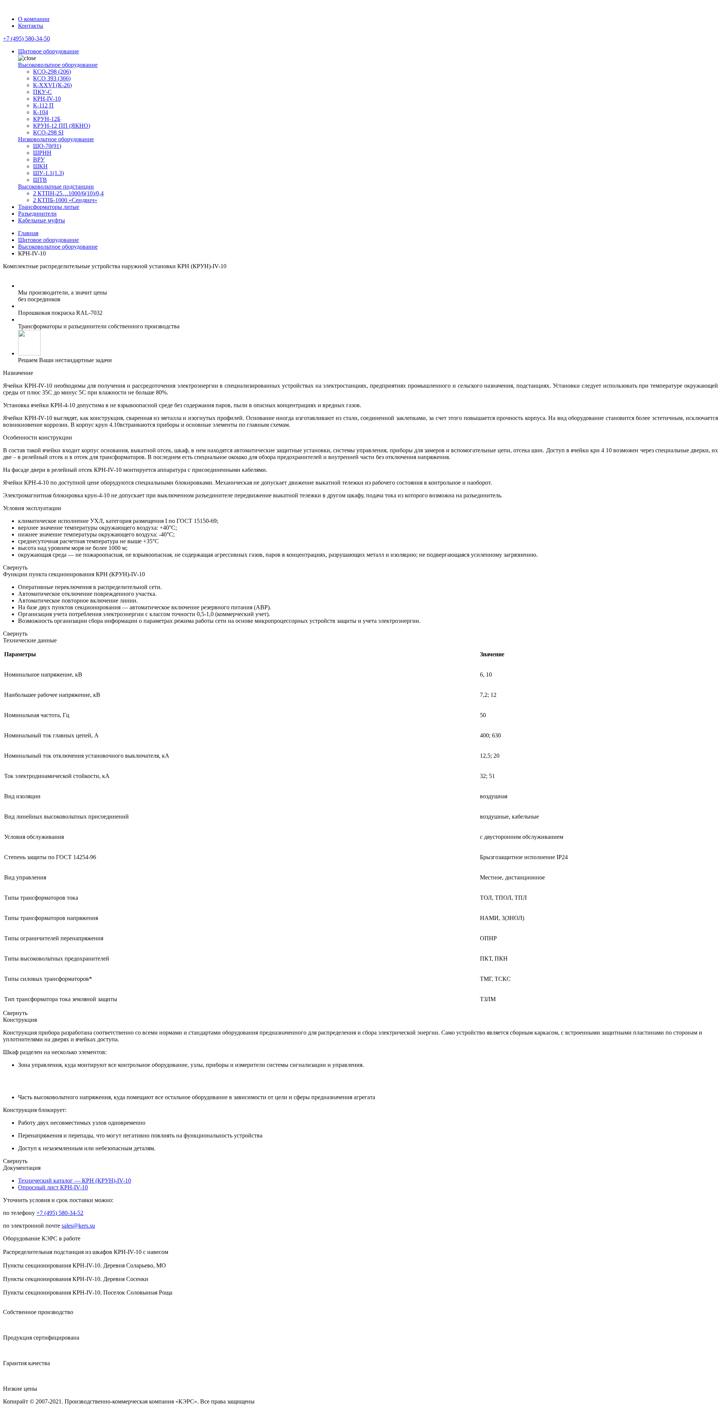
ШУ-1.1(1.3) (48, 173)
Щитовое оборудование (48, 51)
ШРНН (42, 153)
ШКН (40, 166)
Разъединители (37, 213)
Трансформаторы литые (48, 207)
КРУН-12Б (46, 119)
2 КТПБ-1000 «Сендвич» (65, 200)
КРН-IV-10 (47, 98)
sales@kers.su (78, 1225)
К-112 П (43, 105)
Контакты (30, 26)
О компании (34, 19)
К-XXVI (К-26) (52, 85)
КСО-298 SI (48, 132)
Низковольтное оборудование (56, 139)
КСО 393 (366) (52, 78)
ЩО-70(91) (47, 146)
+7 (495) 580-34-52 (59, 1213)
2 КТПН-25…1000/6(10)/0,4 (68, 193)
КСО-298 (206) (52, 71)
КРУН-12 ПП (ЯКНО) (61, 125)
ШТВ (40, 180)
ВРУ (39, 159)
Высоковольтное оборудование (58, 65)
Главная (28, 233)
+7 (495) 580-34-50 (26, 38)
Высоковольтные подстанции (56, 186)
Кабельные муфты (41, 220)
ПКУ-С (42, 92)
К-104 (40, 112)
